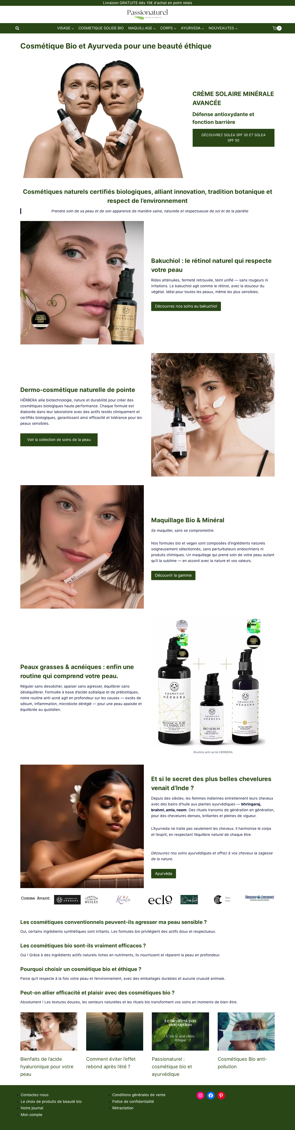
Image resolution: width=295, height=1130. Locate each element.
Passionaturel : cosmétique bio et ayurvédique (172, 1066)
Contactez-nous (35, 1095)
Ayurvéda (163, 873)
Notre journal (32, 1108)
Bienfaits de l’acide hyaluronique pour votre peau (46, 1066)
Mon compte (31, 1115)
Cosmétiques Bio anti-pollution (242, 1062)
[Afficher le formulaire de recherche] (17, 28)
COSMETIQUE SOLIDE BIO (101, 28)
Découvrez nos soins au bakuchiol (186, 306)
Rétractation (122, 1108)
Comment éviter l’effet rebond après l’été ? (111, 1062)
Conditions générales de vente (138, 1095)
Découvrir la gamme (173, 575)
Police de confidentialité (133, 1101)
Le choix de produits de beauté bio (51, 1101)
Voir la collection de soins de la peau (59, 439)
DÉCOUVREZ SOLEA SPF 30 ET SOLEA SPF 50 (233, 138)
